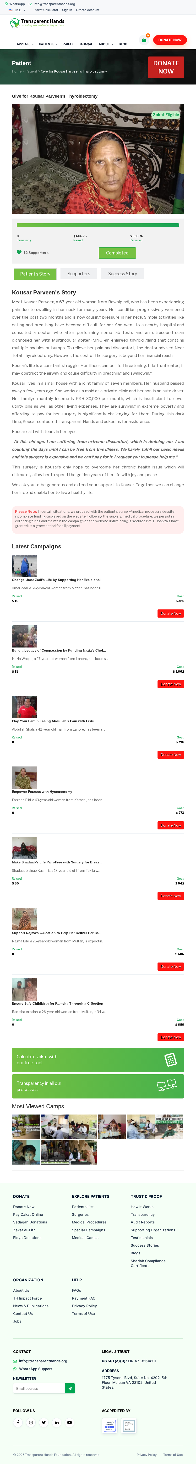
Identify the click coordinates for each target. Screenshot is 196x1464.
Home (17, 71)
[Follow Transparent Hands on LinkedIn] (56, 1422)
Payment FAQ (84, 1298)
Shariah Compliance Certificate (148, 1263)
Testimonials (142, 1237)
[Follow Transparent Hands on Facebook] (18, 1422)
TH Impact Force (27, 1298)
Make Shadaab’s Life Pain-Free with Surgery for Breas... (57, 862)
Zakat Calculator (46, 9)
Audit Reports (143, 1222)
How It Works (142, 1207)
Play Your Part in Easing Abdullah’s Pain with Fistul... (55, 721)
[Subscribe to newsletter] (70, 1388)
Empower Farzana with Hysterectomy (42, 792)
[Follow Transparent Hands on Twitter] (44, 1422)
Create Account (87, 9)
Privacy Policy (84, 1306)
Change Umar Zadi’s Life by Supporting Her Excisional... (57, 580)
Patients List (83, 1207)
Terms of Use (83, 1313)
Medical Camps (85, 1237)
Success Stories (145, 1245)
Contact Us (23, 1313)
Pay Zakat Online (28, 1214)
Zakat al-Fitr (24, 1230)
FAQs (76, 1290)
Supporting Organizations (153, 1230)
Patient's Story (35, 273)
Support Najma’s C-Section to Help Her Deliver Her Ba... (57, 933)
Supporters (79, 273)
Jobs (17, 1321)
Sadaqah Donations (30, 1222)
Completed (117, 252)
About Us (21, 1290)
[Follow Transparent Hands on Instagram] (31, 1422)
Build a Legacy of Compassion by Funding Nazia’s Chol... (59, 650)
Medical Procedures (89, 1222)
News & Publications (31, 1306)
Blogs (135, 1253)
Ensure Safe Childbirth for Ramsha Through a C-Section (57, 1003)
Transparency (143, 1214)
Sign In (67, 9)
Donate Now (170, 40)
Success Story (122, 273)
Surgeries (80, 1214)
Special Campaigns (88, 1230)
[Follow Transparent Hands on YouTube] (69, 1422)
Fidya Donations (27, 1237)
